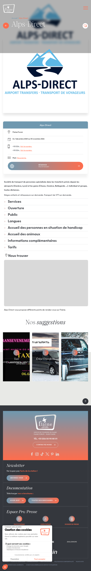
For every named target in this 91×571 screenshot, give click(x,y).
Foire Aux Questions (18, 561)
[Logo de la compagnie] (45, 75)
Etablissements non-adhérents (13, 565)
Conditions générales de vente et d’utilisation (41, 565)
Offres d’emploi (32, 561)
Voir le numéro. (26, 146)
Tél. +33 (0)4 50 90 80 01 (45, 439)
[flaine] (9, 9)
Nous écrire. (21, 158)
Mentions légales (46, 561)
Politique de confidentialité (64, 561)
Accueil (15, 18)
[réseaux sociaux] (32, 454)
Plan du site (80, 561)
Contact (6, 561)
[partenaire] (71, 541)
